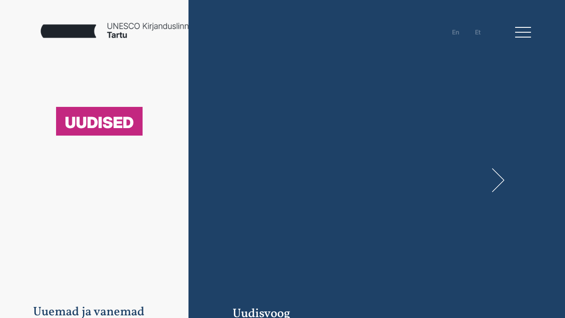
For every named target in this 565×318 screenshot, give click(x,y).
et (478, 32)
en (456, 32)
